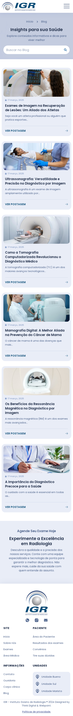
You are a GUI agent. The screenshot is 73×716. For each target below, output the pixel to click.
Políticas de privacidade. (36, 711)
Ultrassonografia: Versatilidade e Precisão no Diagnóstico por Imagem (35, 181)
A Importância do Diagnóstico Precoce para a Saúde (29, 484)
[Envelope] (46, 620)
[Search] (65, 50)
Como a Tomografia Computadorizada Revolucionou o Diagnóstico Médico (33, 257)
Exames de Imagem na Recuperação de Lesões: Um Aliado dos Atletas (35, 107)
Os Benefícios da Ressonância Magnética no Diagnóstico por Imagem (30, 408)
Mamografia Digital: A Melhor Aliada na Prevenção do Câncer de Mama (35, 332)
